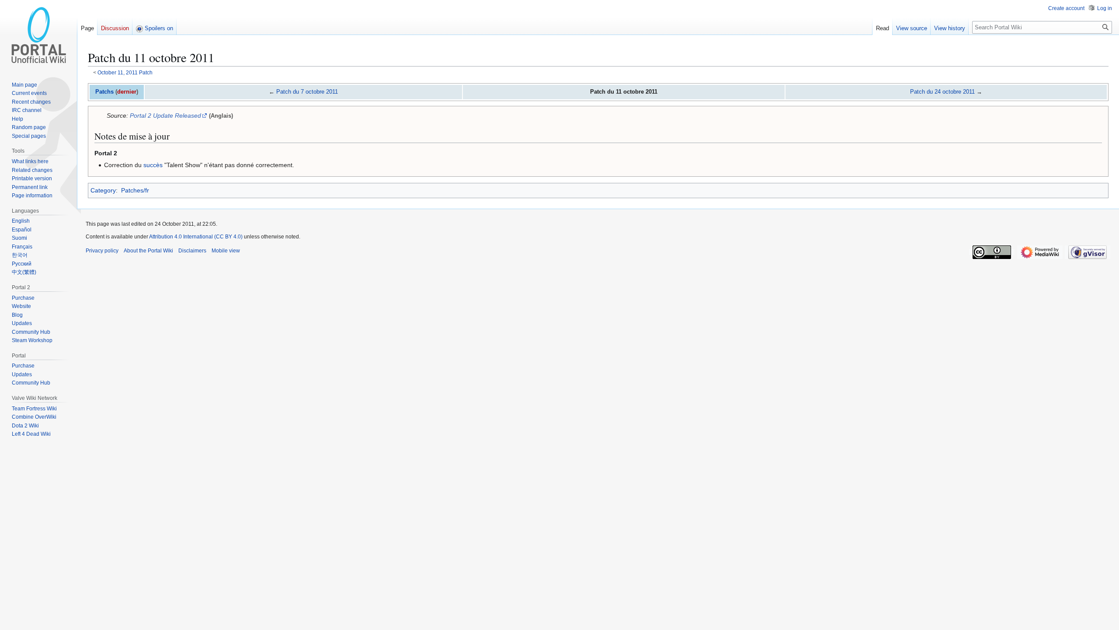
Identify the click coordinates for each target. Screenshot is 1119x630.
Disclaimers (192, 251)
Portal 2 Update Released (165, 115)
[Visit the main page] (38, 35)
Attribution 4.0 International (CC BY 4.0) (196, 237)
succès (153, 164)
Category (103, 190)
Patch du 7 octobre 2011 (307, 91)
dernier (126, 91)
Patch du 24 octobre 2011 (942, 91)
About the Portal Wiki (148, 251)
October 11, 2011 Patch (125, 72)
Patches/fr (135, 190)
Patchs (104, 91)
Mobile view (226, 251)
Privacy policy (102, 251)
